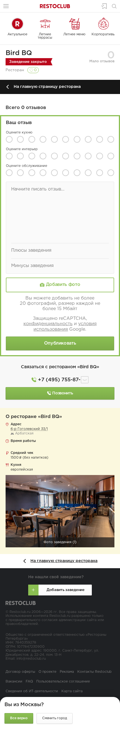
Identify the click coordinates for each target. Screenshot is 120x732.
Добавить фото (63, 285)
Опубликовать (60, 343)
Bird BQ (19, 53)
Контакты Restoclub (94, 671)
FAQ (29, 681)
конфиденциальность (48, 324)
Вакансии (14, 681)
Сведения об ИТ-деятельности (32, 691)
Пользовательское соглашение (63, 681)
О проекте (47, 671)
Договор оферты (20, 671)
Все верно (19, 718)
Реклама (67, 671)
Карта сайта (72, 691)
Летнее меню (74, 34)
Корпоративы (103, 34)
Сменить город (54, 718)
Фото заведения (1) (60, 542)
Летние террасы (45, 36)
